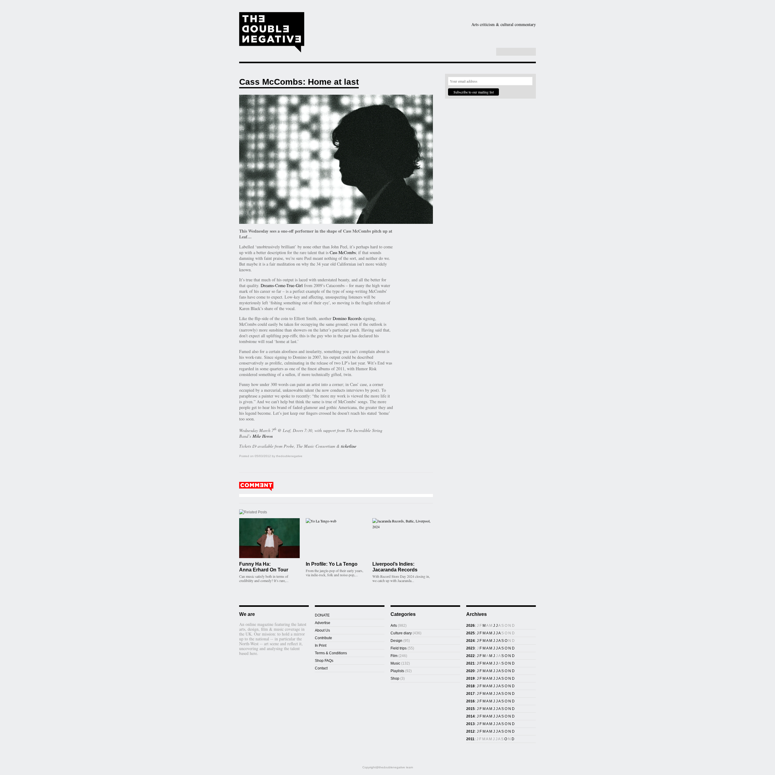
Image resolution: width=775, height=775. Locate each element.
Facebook (475, 52)
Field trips (399, 648)
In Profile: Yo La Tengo (332, 564)
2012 (470, 731)
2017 (470, 694)
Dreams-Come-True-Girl (282, 285)
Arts (418, 34)
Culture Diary (430, 44)
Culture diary (401, 633)
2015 (470, 709)
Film (488, 34)
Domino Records (347, 318)
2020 (470, 671)
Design (454, 34)
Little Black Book (505, 44)
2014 (470, 716)
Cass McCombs (343, 252)
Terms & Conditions (331, 653)
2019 (470, 678)
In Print (320, 645)
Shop (464, 44)
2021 (470, 663)
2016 (470, 701)
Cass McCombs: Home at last (299, 82)
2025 (470, 633)
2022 (470, 656)
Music (519, 34)
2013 (470, 724)
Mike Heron (262, 436)
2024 (470, 641)
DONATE (322, 615)
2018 (470, 686)
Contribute (323, 638)
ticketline (348, 446)
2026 (470, 625)
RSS (487, 52)
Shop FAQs (324, 661)
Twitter (481, 52)
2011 (470, 739)
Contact (321, 668)
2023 (470, 648)
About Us (322, 630)
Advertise (322, 623)
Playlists (388, 44)
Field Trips (354, 44)
